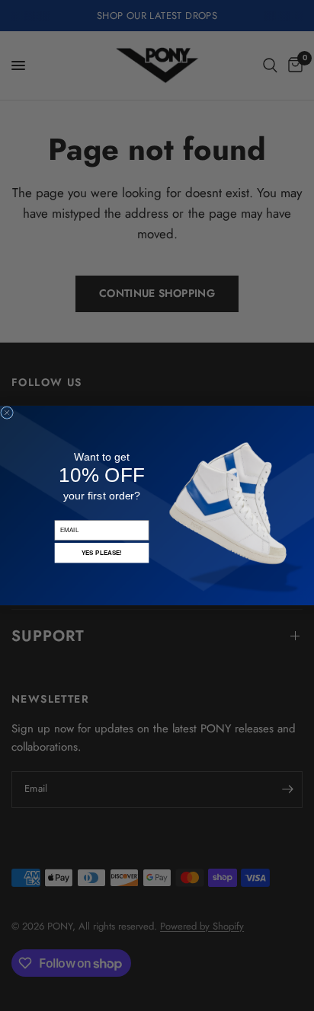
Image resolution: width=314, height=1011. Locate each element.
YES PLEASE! (102, 553)
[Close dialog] (7, 413)
